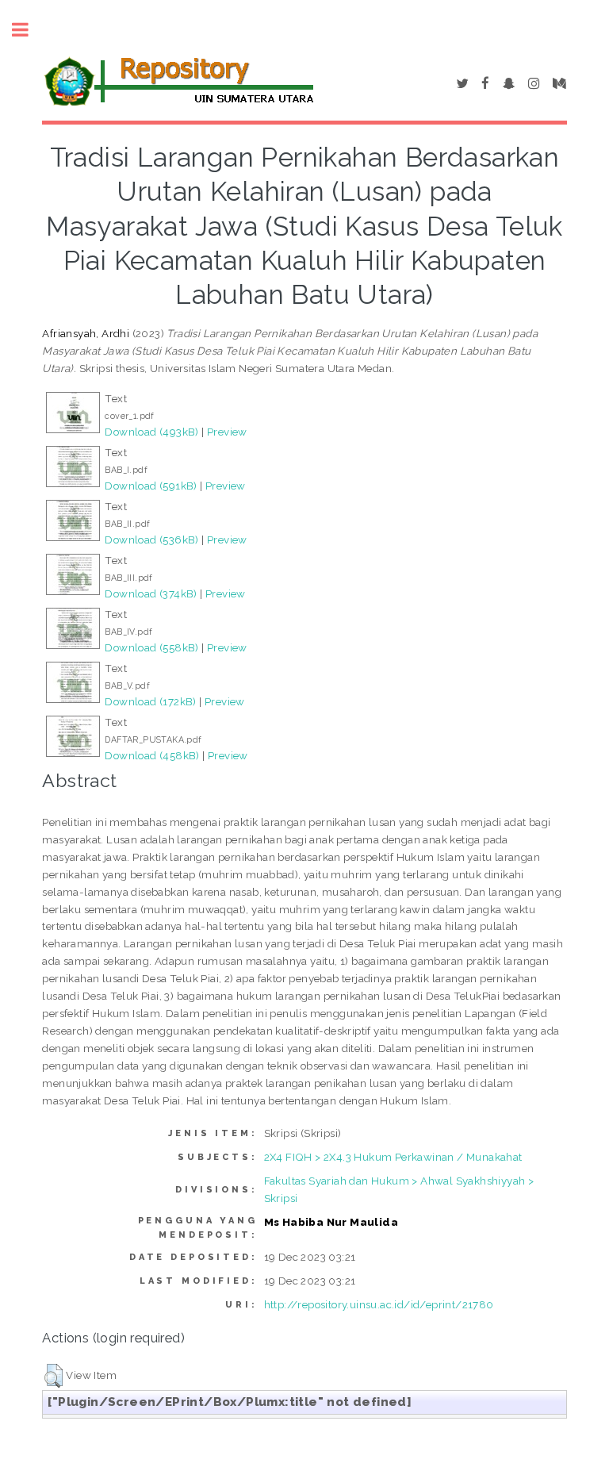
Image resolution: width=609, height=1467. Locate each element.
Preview (227, 431)
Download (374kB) (151, 593)
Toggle (28, 30)
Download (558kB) (151, 647)
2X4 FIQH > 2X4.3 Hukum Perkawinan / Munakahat (393, 1156)
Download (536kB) (151, 539)
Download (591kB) (151, 485)
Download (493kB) (151, 431)
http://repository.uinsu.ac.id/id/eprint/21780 (379, 1304)
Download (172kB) (150, 701)
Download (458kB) (152, 755)
